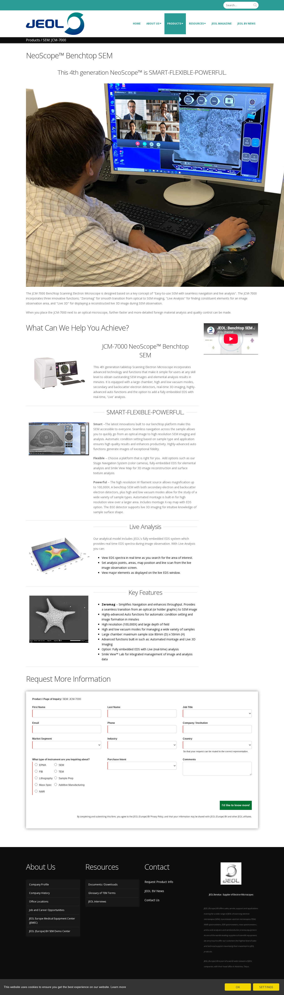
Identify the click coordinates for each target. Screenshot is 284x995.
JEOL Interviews (97, 901)
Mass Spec (45, 785)
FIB (41, 771)
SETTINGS (266, 987)
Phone (111, 723)
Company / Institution (195, 723)
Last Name (113, 707)
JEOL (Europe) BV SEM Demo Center (49, 931)
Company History (39, 893)
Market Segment (42, 738)
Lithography (46, 778)
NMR (42, 791)
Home (137, 23)
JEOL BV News (246, 23)
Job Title (188, 707)
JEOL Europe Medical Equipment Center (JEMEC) (52, 920)
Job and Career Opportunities (46, 910)
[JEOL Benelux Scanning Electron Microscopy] (55, 23)
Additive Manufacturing (72, 785)
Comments (189, 759)
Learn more (118, 987)
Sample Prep (66, 778)
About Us (152, 23)
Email (35, 723)
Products (174, 23)
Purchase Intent (116, 759)
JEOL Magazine (222, 23)
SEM (61, 765)
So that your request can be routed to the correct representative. (215, 751)
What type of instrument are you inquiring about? (61, 759)
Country (187, 738)
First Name (38, 707)
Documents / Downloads (102, 884)
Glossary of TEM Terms (101, 893)
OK (238, 987)
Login (216, 5)
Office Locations (38, 901)
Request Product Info (158, 882)
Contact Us (151, 900)
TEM (61, 771)
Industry (112, 738)
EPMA (42, 765)
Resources (196, 23)
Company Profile (39, 884)
